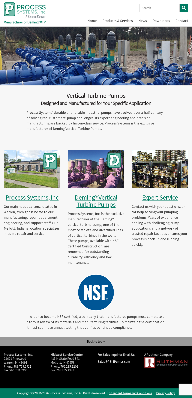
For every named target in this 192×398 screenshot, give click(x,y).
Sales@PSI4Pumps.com (114, 362)
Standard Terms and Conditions (130, 393)
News (142, 20)
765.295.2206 (69, 366)
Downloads (161, 20)
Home (92, 20)
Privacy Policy (165, 393)
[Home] (25, 13)
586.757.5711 (23, 366)
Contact (182, 20)
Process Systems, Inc (32, 197)
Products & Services (117, 20)
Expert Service (160, 197)
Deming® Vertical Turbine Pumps (96, 200)
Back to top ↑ (96, 341)
